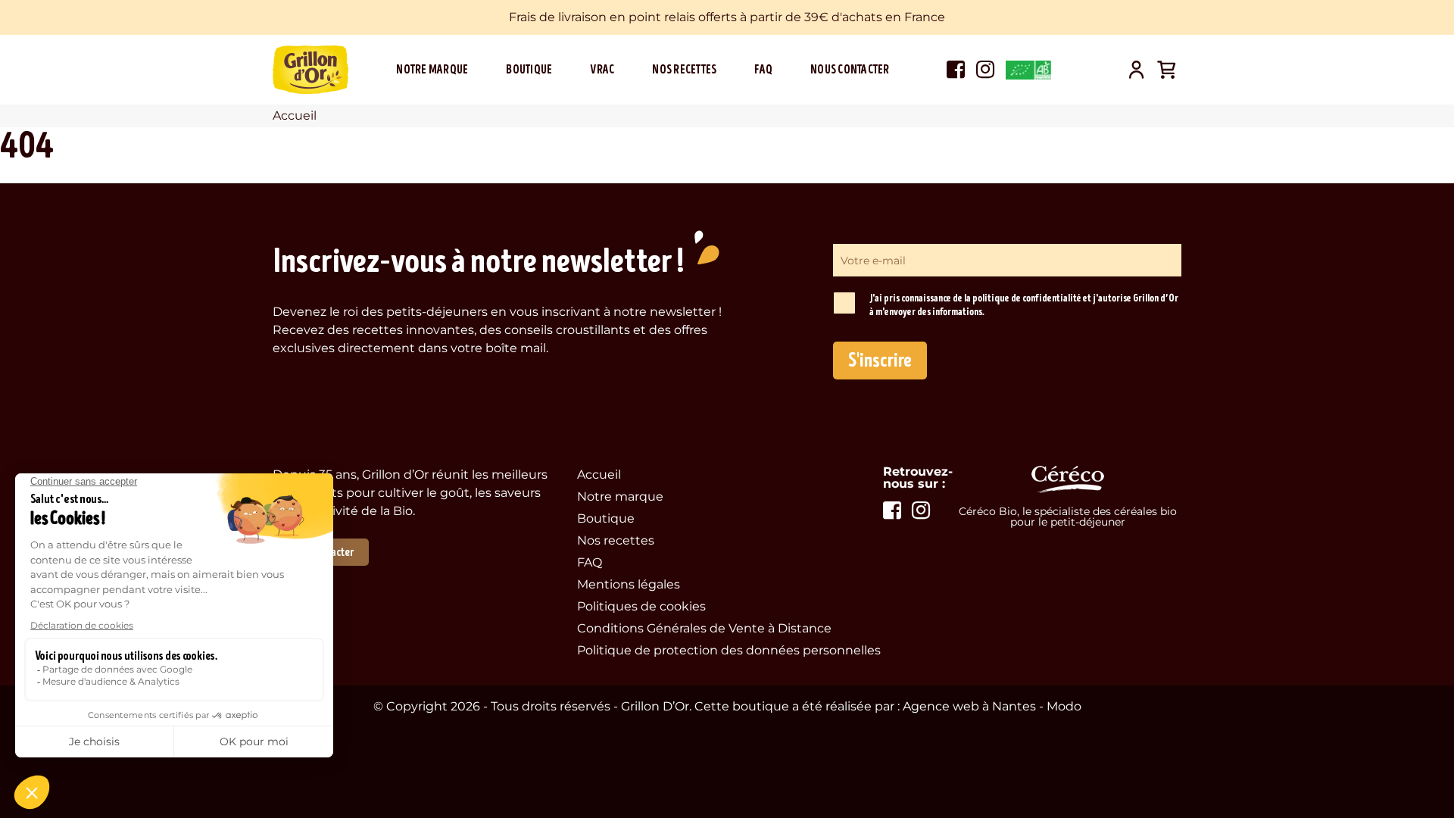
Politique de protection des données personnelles (729, 650)
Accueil (599, 474)
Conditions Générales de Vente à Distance (704, 628)
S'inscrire (880, 360)
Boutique (529, 69)
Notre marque (432, 69)
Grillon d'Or (310, 69)
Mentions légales (628, 584)
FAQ (763, 69)
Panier (1166, 70)
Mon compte (1136, 70)
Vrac (602, 69)
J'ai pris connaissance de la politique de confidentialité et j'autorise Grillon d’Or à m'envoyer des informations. (1023, 305)
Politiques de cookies (641, 606)
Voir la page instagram (985, 70)
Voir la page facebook (956, 70)
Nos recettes (684, 69)
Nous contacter (849, 69)
